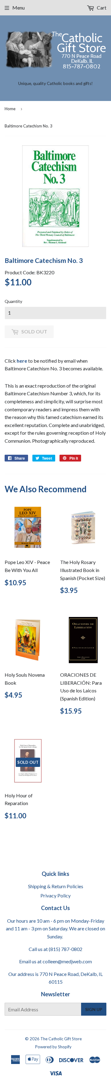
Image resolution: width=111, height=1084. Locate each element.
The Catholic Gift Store (61, 1038)
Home (10, 108)
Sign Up (93, 1009)
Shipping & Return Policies (55, 886)
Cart (101, 7)
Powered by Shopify (53, 1046)
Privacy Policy (55, 895)
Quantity (13, 301)
